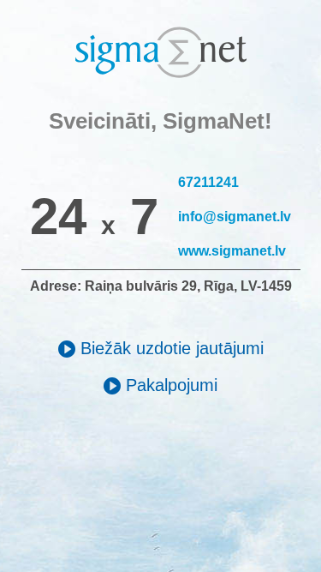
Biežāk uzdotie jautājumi (169, 348)
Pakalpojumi (169, 385)
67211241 (208, 182)
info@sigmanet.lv (234, 216)
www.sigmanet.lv (232, 251)
